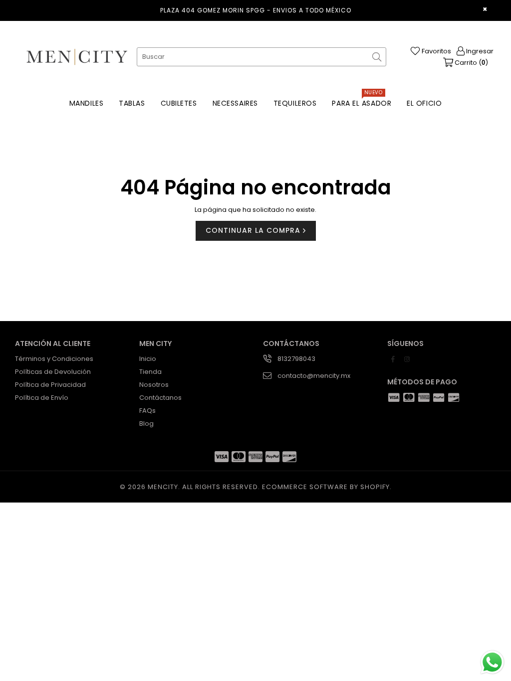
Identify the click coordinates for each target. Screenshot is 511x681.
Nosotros (154, 384)
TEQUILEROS (295, 103)
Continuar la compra (254, 230)
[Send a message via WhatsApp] (492, 662)
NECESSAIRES (235, 103)
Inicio (147, 358)
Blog (146, 423)
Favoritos (435, 51)
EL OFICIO (424, 103)
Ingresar (479, 51)
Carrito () (470, 62)
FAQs (147, 410)
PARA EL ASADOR (361, 100)
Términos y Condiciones (54, 358)
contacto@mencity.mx (313, 375)
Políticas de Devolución (53, 371)
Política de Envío (41, 397)
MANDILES (86, 103)
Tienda (150, 371)
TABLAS (132, 103)
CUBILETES (179, 103)
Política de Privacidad (50, 384)
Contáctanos (160, 397)
